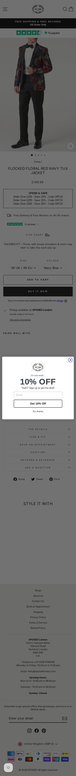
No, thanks (38, 411)
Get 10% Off (38, 403)
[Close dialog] (70, 360)
